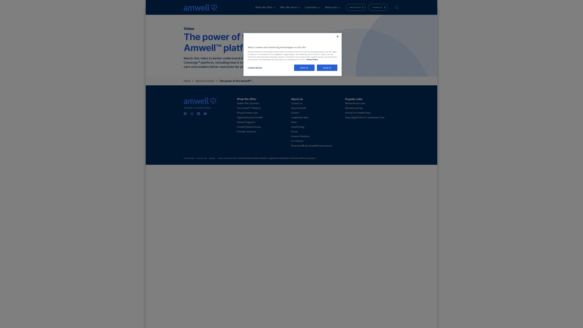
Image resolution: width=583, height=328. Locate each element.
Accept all (327, 68)
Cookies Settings (255, 67)
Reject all (304, 68)
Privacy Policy (312, 59)
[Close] (337, 36)
